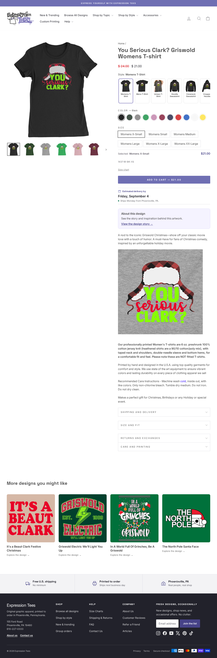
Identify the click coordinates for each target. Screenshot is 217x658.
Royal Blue (186, 117)
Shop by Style (127, 15)
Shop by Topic (102, 15)
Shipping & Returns (100, 617)
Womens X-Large (157, 143)
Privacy (137, 651)
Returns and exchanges (140, 438)
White (194, 117)
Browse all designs (67, 611)
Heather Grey (137, 117)
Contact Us (96, 631)
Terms (146, 651)
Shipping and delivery (139, 412)
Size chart (123, 169)
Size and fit (130, 425)
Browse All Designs (76, 15)
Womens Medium (184, 134)
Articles (127, 631)
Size (121, 127)
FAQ (91, 624)
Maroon (162, 117)
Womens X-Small (131, 134)
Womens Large (130, 143)
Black (121, 117)
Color (127, 110)
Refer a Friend (131, 624)
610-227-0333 (15, 628)
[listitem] (142, 91)
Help (67, 21)
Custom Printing (49, 21)
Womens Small (158, 134)
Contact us (26, 635)
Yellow (202, 117)
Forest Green (129, 117)
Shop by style (64, 617)
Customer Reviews (134, 617)
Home (121, 43)
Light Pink (154, 117)
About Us (128, 611)
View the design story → (137, 224)
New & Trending (49, 15)
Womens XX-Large (186, 143)
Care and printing (135, 446)
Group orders (64, 631)
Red (178, 117)
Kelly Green (145, 117)
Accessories (151, 15)
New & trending (65, 624)
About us (12, 635)
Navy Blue (170, 117)
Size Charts (96, 611)
